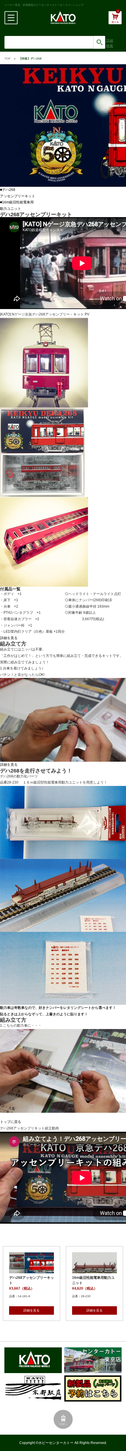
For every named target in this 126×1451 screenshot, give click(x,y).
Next (118, 713)
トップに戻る (10, 1122)
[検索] (99, 42)
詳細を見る (9, 638)
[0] (115, 21)
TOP (7, 58)
